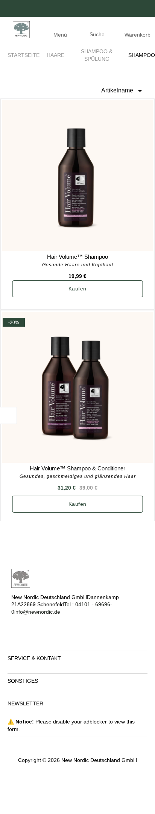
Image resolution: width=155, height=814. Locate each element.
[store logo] (19, 29)
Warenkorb (137, 35)
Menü (60, 35)
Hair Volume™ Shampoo (77, 256)
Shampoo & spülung (96, 55)
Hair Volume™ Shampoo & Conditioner (77, 468)
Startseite (24, 55)
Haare (55, 55)
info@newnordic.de (38, 612)
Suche (97, 34)
